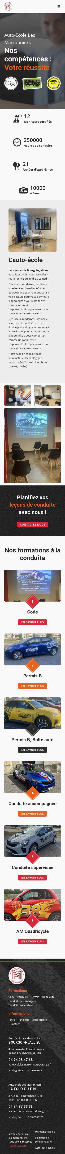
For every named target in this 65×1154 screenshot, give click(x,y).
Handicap (23, 1019)
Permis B (22, 996)
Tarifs (11, 1019)
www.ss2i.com (18, 1145)
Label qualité (39, 1019)
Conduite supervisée (20, 1005)
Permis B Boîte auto (43, 996)
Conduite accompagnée (22, 1001)
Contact (15, 1024)
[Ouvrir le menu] (59, 7)
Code (11, 996)
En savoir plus (32, 622)
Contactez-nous (32, 524)
